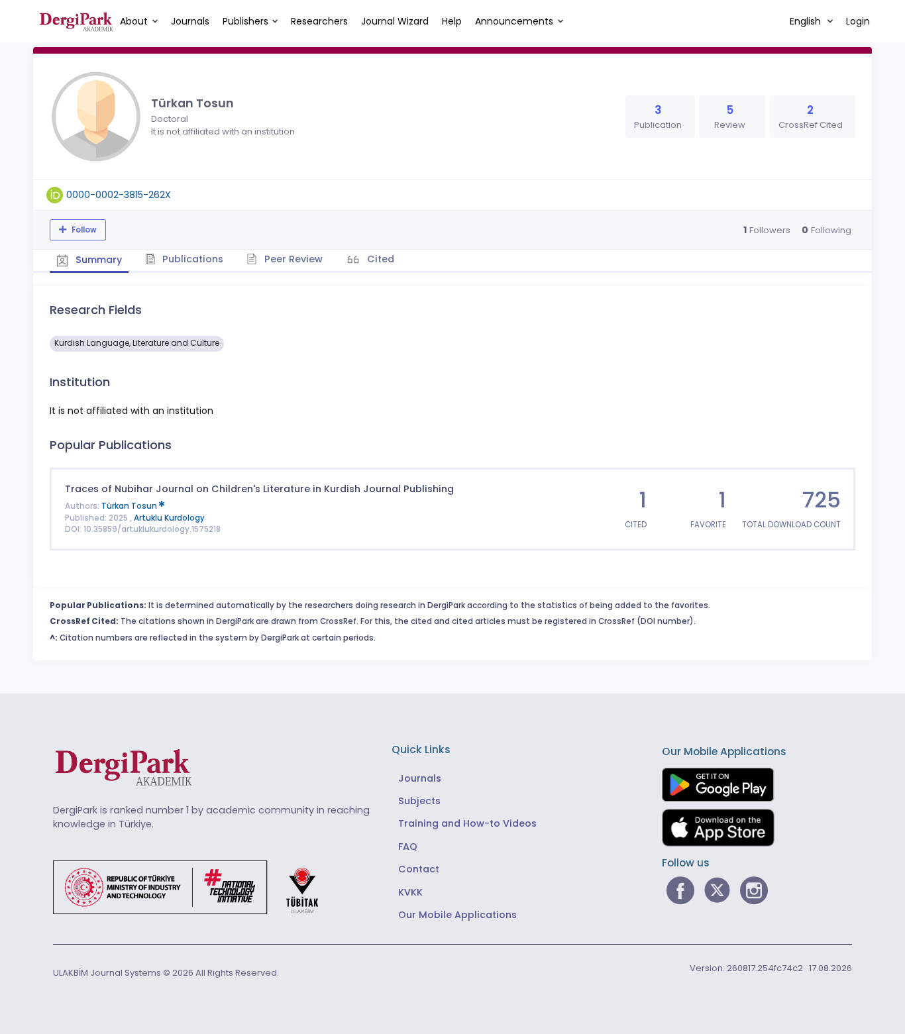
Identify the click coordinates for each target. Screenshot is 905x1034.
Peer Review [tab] (292, 259)
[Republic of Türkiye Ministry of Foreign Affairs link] (194, 886)
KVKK (410, 892)
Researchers (319, 21)
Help (452, 21)
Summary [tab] (97, 259)
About (134, 21)
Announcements (514, 21)
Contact (418, 869)
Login (858, 21)
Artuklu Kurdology (169, 518)
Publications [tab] (191, 259)
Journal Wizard (395, 21)
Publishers (245, 21)
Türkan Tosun (130, 506)
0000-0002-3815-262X (118, 194)
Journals (190, 21)
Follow (83, 230)
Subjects (419, 800)
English (807, 21)
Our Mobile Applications (457, 914)
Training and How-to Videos (467, 823)
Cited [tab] (379, 259)
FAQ (407, 846)
